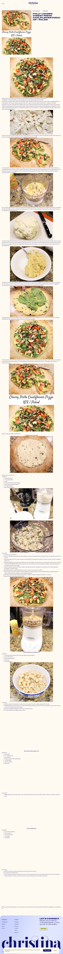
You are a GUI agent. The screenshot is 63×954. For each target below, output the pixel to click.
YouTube (16, 928)
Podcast (3, 924)
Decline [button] (55, 950)
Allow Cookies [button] (47, 950)
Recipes (34, 11)
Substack (16, 932)
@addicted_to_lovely (53, 907)
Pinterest (16, 926)
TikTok (15, 930)
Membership (4, 922)
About (3, 926)
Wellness (38, 11)
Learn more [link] (7, 951)
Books (3, 928)
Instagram (16, 924)
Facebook (16, 922)
